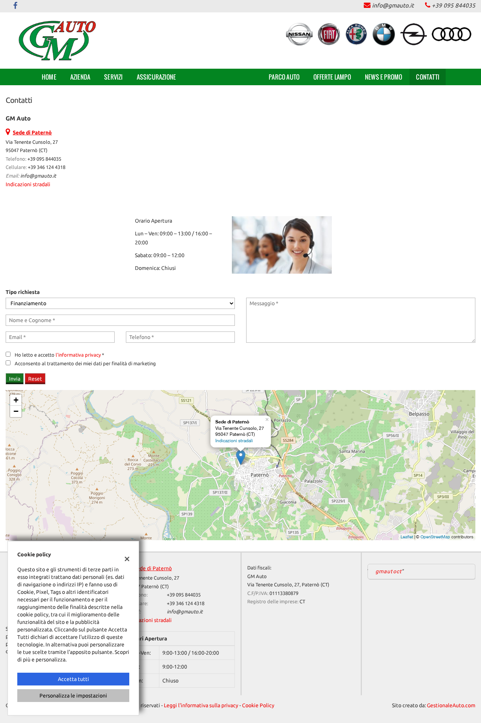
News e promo (383, 76)
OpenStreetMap (435, 537)
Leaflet (407, 537)
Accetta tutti (73, 679)
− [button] (16, 411)
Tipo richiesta (23, 292)
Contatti (427, 76)
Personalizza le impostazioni (73, 696)
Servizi (113, 76)
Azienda (80, 76)
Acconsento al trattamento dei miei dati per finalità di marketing (85, 363)
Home (49, 76)
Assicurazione (156, 76)
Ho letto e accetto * (59, 355)
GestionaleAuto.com (451, 705)
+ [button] (16, 400)
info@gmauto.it (393, 5)
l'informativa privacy (78, 355)
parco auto (284, 76)
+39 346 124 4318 (46, 167)
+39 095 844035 (453, 5)
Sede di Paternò (153, 568)
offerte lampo (332, 76)
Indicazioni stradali (28, 184)
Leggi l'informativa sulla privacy (201, 705)
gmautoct (388, 571)
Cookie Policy (258, 705)
